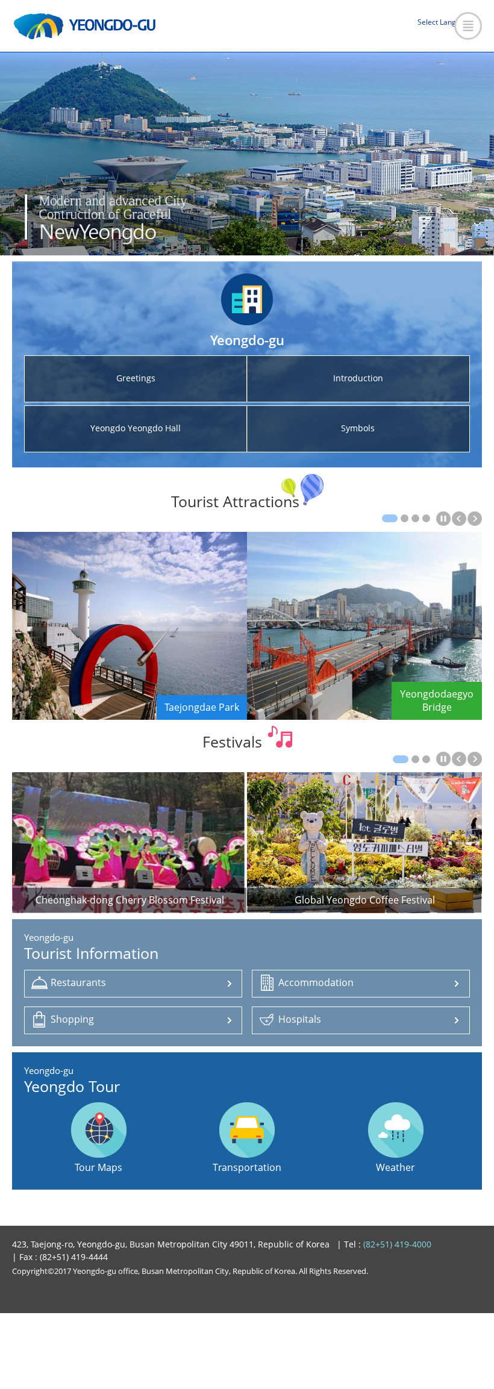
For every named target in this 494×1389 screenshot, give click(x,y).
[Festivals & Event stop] (443, 759)
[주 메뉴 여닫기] (468, 26)
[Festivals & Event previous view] (459, 759)
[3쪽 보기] (415, 518)
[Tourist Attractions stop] (443, 518)
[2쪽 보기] (404, 518)
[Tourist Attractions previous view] (459, 518)
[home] (84, 26)
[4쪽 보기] (426, 518)
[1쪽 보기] (390, 518)
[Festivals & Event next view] (474, 759)
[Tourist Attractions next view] (474, 518)
